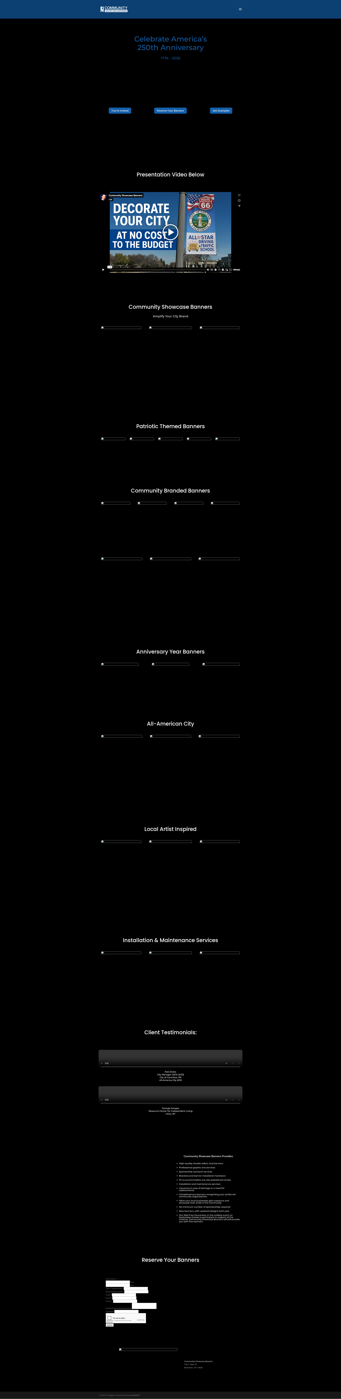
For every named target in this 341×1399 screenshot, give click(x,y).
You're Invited (120, 110)
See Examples (221, 110)
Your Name (111, 1279)
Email (109, 1298)
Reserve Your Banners (170, 110)
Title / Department (115, 1288)
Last (131, 1285)
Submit (110, 1325)
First (132, 1282)
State (109, 1295)
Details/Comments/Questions (119, 1308)
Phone (109, 1301)
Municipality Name (115, 1291)
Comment (110, 1311)
